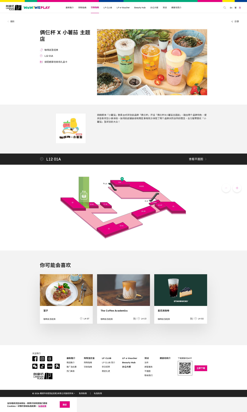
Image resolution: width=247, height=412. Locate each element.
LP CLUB (107, 7)
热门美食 (71, 371)
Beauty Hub (140, 7)
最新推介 (70, 7)
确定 (65, 404)
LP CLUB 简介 (108, 362)
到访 (165, 7)
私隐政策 (98, 393)
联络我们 (149, 375)
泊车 (147, 362)
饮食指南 (95, 7)
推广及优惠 (72, 367)
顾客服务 (149, 367)
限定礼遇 (106, 371)
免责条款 (83, 393)
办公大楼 (154, 7)
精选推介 (71, 362)
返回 (12, 21)
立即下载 (201, 368)
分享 (236, 21)
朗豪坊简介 (176, 7)
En (231, 7)
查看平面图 (196, 159)
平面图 (148, 371)
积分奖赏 (106, 367)
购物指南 (82, 7)
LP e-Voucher (123, 7)
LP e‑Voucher (129, 358)
